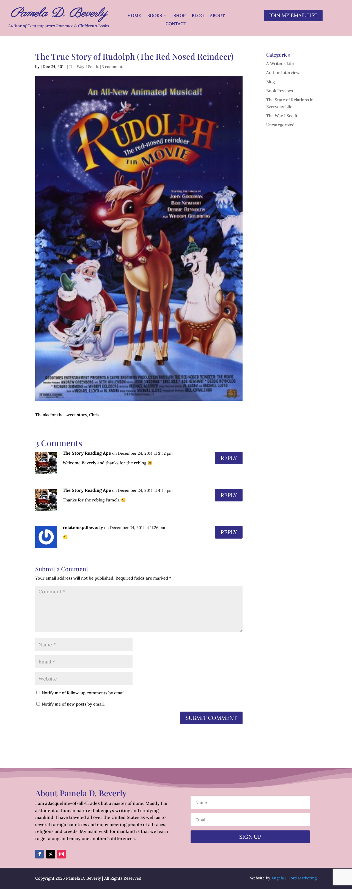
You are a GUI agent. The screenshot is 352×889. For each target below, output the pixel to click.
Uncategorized (280, 124)
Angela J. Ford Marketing (294, 878)
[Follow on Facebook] (39, 854)
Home (134, 15)
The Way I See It (84, 66)
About (217, 15)
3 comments (113, 66)
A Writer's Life (280, 63)
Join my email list (293, 15)
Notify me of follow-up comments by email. (84, 692)
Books (154, 15)
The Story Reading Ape (87, 453)
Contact (176, 24)
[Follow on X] (50, 854)
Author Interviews (283, 72)
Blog (198, 15)
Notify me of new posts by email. (73, 704)
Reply (229, 457)
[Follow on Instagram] (61, 854)
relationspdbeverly (83, 527)
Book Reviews (279, 90)
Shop (180, 15)
